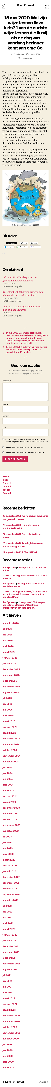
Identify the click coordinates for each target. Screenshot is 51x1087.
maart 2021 (8, 998)
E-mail (6, 416)
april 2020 (8, 1061)
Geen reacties (27, 58)
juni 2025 (7, 704)
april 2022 (7, 923)
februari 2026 (9, 657)
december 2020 (11, 1015)
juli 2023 (7, 836)
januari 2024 (9, 802)
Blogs (5, 480)
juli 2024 (7, 767)
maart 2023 (8, 859)
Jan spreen (8, 583)
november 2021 (10, 952)
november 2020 (11, 1021)
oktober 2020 (9, 1027)
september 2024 (11, 756)
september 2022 (11, 894)
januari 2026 (9, 663)
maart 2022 (8, 929)
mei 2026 (7, 640)
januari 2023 (9, 871)
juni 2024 (7, 773)
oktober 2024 (9, 750)
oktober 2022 (9, 888)
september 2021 (11, 963)
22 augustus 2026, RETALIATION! (19, 552)
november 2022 (11, 883)
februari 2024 (9, 796)
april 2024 (7, 784)
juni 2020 (7, 1050)
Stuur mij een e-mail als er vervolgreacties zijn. (24, 447)
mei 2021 (7, 986)
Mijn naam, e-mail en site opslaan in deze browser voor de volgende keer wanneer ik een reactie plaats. (27, 440)
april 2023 (7, 854)
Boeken (6, 489)
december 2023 (11, 808)
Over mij (6, 486)
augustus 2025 (10, 692)
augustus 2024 (10, 761)
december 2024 (11, 738)
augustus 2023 (10, 831)
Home (5, 476)
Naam (5, 404)
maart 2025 (8, 721)
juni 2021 (7, 981)
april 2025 (7, 715)
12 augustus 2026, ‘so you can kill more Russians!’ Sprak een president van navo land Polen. (24, 594)
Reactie (6, 381)
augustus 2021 (10, 969)
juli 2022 (7, 906)
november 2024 (11, 744)
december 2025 (11, 669)
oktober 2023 (9, 819)
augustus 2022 (10, 900)
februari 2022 (9, 935)
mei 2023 (7, 848)
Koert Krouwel (25, 5)
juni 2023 (7, 842)
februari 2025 (9, 727)
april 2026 (7, 646)
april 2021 (7, 992)
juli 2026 (7, 629)
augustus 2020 (10, 1038)
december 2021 (10, 946)
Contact (6, 493)
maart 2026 (8, 652)
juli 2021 (6, 975)
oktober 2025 (9, 681)
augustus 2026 (10, 623)
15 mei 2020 (35, 54)
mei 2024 (7, 779)
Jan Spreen (8, 567)
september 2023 (11, 825)
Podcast (6, 483)
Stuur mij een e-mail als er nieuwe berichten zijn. (25, 452)
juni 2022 (7, 911)
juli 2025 (7, 698)
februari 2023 (9, 865)
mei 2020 (7, 1056)
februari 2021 (9, 1004)
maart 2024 (8, 790)
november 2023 (11, 813)
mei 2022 (7, 917)
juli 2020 (7, 1044)
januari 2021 (9, 1010)
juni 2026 (7, 634)
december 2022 (11, 877)
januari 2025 (9, 733)
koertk (21, 54)
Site (4, 428)
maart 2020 (8, 1067)
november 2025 (11, 675)
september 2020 (11, 1033)
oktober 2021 (9, 958)
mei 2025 (7, 709)
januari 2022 (9, 940)
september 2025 (11, 686)
